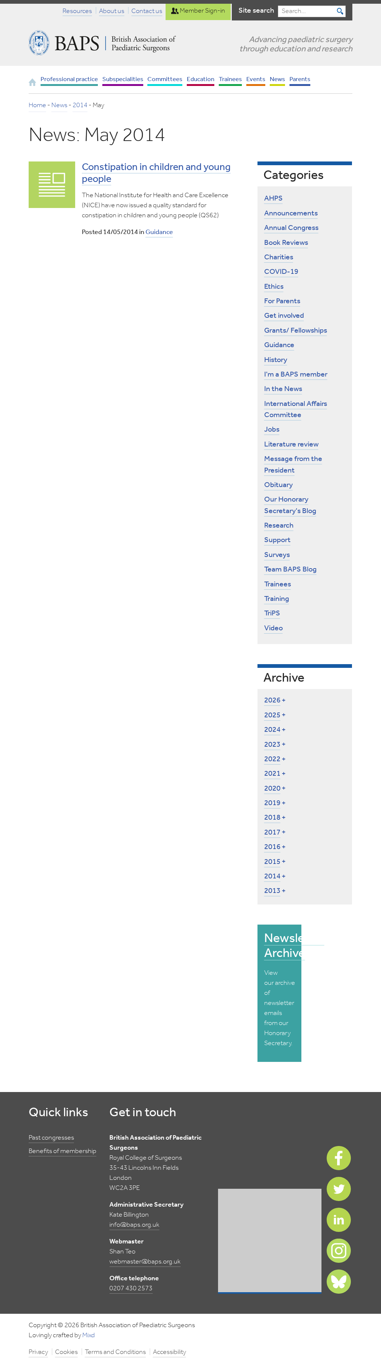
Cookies (66, 1352)
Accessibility (169, 1352)
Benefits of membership (62, 1151)
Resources (77, 10)
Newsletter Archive (294, 946)
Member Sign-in (202, 10)
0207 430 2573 (131, 1288)
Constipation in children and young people (156, 173)
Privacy (38, 1352)
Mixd (88, 1335)
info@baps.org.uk (134, 1225)
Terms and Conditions (115, 1352)
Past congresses (51, 1137)
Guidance (159, 232)
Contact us (146, 10)
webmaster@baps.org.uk (144, 1261)
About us (111, 10)
